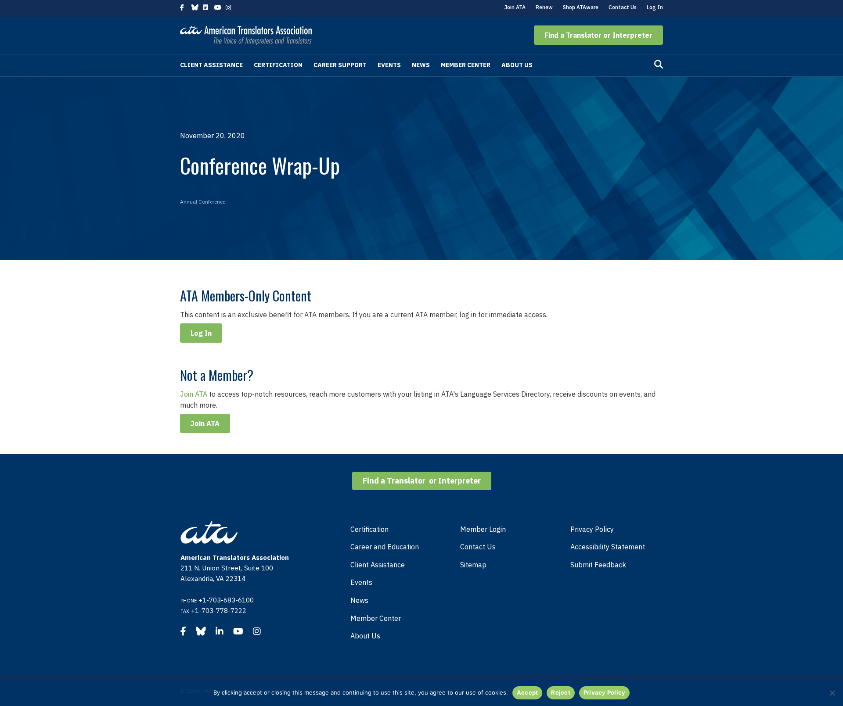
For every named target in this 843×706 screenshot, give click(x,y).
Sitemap (473, 564)
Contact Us (623, 7)
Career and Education (384, 546)
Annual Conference (202, 201)
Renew (544, 7)
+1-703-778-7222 (218, 610)
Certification (278, 65)
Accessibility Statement (607, 546)
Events (389, 65)
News (421, 65)
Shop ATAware (580, 7)
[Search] (658, 64)
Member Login (483, 529)
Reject (560, 692)
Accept (527, 692)
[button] (598, 35)
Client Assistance (211, 65)
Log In (655, 7)
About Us (517, 65)
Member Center (465, 65)
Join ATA (515, 7)
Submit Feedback (598, 564)
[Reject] (832, 692)
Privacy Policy (592, 529)
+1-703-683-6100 (226, 600)
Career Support (340, 65)
